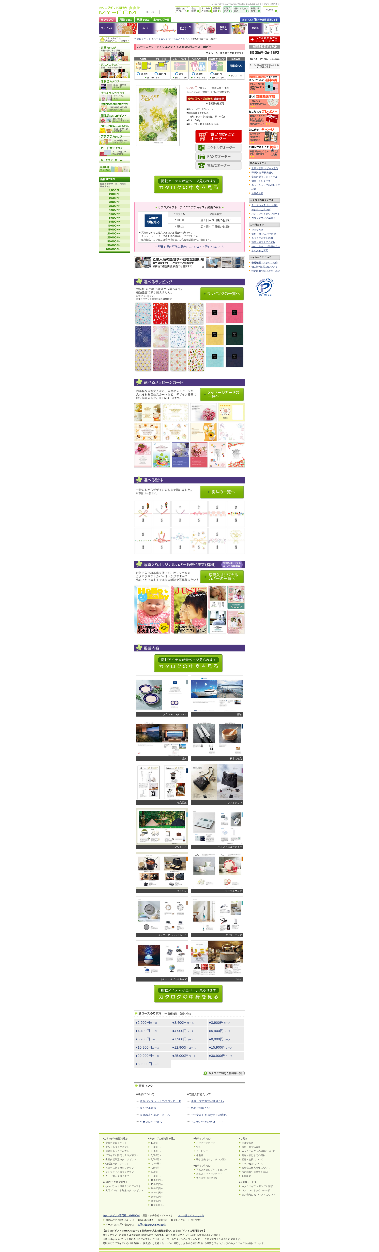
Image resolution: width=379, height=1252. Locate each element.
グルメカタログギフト (117, 1147)
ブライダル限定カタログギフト (122, 1155)
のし (157, 28)
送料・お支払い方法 (240, 9)
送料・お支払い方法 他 (263, 234)
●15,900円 (221, 1047)
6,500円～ (156, 1176)
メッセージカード (196, 28)
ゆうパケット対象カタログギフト (123, 1186)
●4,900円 (183, 1031)
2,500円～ (156, 1151)
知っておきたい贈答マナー (265, 246)
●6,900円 (146, 1039)
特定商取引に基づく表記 (255, 1172)
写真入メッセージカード (209, 1173)
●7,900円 (183, 1039)
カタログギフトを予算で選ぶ (143, 19)
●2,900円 (146, 1023)
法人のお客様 (252, 19)
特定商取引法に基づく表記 (265, 270)
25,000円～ (157, 1192)
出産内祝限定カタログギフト (120, 1159)
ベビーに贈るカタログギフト (120, 1167)
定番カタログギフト (116, 1143)
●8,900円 (220, 1039)
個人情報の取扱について (264, 266)
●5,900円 (220, 1031)
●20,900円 (147, 1056)
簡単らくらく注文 (260, 181)
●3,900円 (220, 1023)
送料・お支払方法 (251, 1147)
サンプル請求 (148, 1108)
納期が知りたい (200, 1108)
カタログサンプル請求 (263, 217)
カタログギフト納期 (262, 238)
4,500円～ (156, 1167)
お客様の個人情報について (256, 1167)
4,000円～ (156, 1163)
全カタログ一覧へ (151, 1121)
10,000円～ (157, 1180)
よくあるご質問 (206, 9)
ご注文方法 (226, 9)
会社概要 (195, 9)
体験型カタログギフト (117, 1151)
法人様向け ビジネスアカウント (258, 1194)
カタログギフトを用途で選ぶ (125, 19)
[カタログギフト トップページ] (119, 13)
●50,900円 (147, 1064)
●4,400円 (146, 1031)
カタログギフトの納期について (258, 1151)
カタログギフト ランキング (107, 19)
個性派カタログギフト (117, 1163)
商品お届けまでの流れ (263, 242)
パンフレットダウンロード (265, 213)
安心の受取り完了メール (264, 176)
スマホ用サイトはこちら (191, 1215)
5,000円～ (156, 1172)
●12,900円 (184, 1047)
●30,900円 (221, 1056)
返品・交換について (252, 1159)
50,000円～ (157, 1201)
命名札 (264, 28)
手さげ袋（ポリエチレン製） (211, 1159)
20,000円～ (157, 1188)
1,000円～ (156, 1143)
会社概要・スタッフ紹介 (264, 262)
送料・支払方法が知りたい (207, 1101)
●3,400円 (183, 1023)
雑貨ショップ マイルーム (176, 9)
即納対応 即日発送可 (262, 172)
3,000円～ (156, 1155)
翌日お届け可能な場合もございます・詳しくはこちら (191, 246)
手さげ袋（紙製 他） (207, 1178)
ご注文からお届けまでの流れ (209, 1114)
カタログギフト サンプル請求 (257, 1186)
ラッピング (118, 28)
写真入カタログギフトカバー (211, 1169)
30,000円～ (157, 1196)
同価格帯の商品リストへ (155, 1114)
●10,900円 (147, 1047)
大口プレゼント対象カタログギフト (124, 1190)
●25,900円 (184, 1056)
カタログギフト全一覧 (161, 19)
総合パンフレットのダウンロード (160, 1101)
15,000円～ (157, 1184)
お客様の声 (216, 9)
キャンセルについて (252, 1163)
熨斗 (198, 1147)
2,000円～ (156, 1147)
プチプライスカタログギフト (120, 1172)
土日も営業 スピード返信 (264, 168)
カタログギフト (271, 9)
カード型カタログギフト (118, 1176)
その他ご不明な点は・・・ (207, 1121)
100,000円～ (157, 1205)
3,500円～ (156, 1159)
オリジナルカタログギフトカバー (232, 28)
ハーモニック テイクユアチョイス (172, 38)
